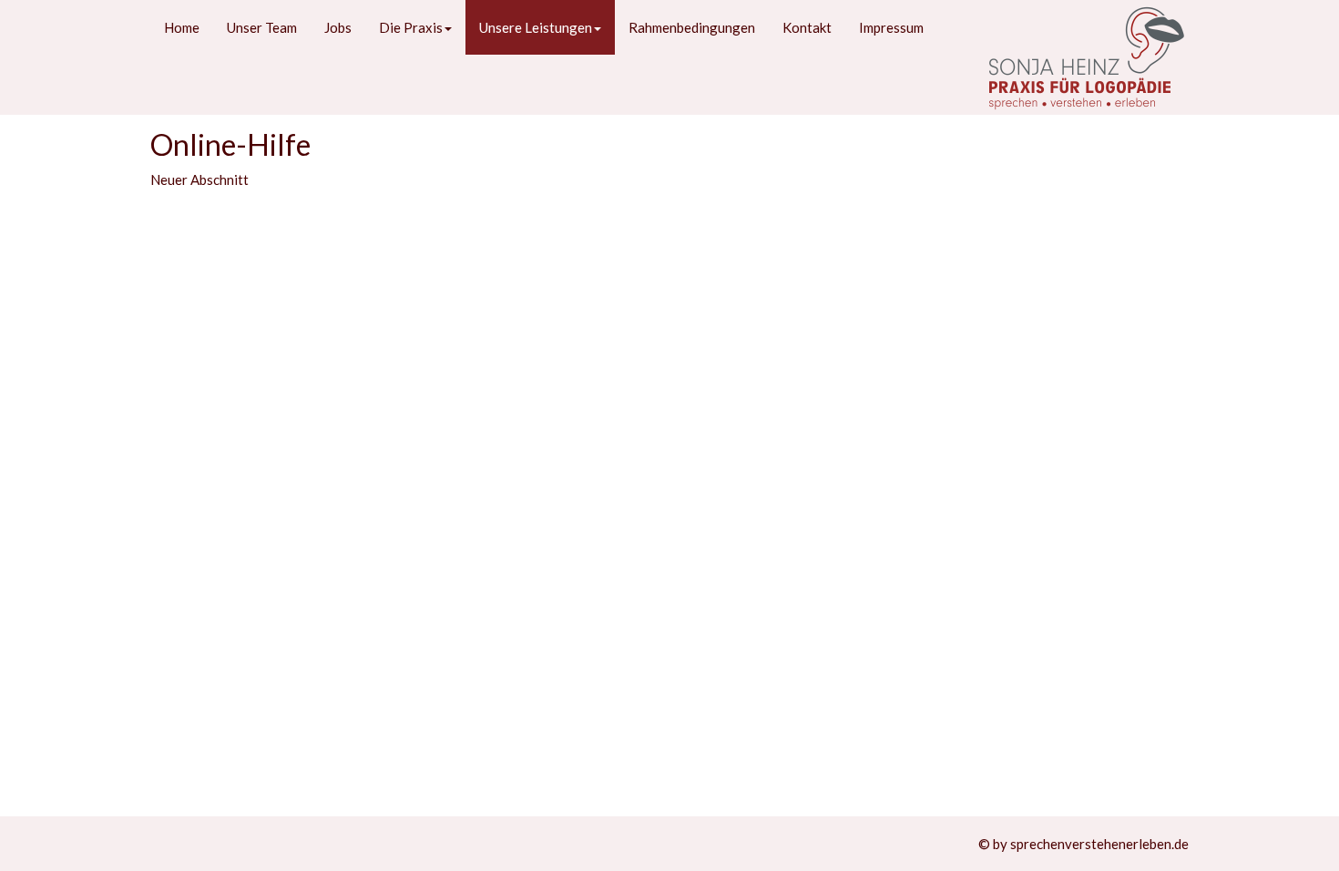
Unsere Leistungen (535, 27)
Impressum (891, 27)
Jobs (338, 27)
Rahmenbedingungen (692, 27)
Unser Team (262, 27)
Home (181, 27)
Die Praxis (411, 27)
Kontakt (807, 27)
